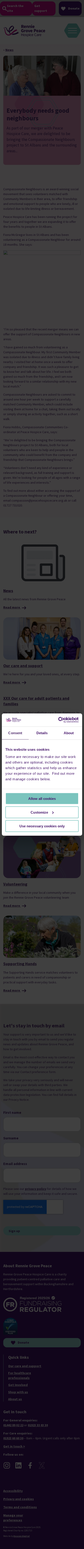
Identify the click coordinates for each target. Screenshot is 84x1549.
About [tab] (69, 733)
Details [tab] (42, 733)
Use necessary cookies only (42, 826)
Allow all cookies (42, 799)
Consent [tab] (15, 733)
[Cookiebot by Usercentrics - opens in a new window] (59, 720)
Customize (39, 812)
